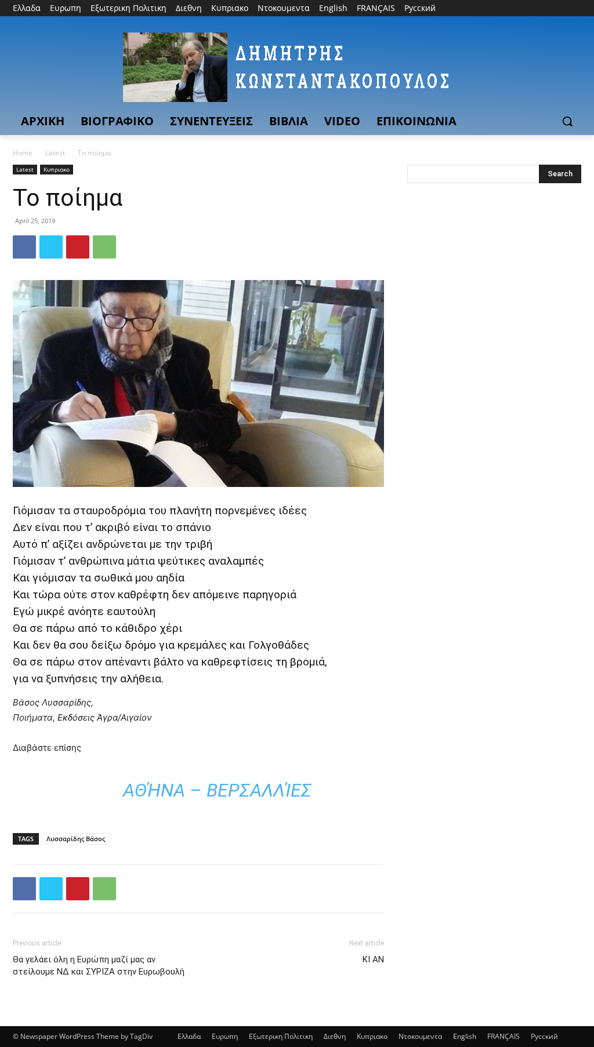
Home (22, 153)
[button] (567, 121)
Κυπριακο (57, 169)
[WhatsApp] (104, 247)
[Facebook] (510, 8)
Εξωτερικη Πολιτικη (281, 1036)
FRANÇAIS (503, 1036)
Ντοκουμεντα (420, 1036)
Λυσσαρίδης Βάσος (75, 838)
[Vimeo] (558, 8)
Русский (544, 1036)
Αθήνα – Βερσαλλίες (217, 790)
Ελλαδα (189, 1036)
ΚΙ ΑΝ (373, 959)
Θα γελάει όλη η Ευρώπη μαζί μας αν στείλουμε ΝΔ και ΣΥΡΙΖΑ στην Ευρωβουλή (98, 965)
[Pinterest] (77, 247)
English (464, 1036)
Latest (55, 153)
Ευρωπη (225, 1036)
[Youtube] (574, 8)
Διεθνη (335, 1036)
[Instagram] (526, 8)
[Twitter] (542, 8)
